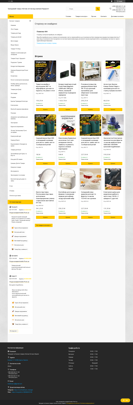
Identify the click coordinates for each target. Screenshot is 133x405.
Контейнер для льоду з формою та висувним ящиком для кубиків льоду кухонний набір (67, 195)
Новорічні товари (16, 167)
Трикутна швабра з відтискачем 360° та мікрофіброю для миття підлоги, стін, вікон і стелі (45, 87)
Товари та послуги (81, 16)
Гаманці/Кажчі (15, 140)
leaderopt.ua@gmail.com (15, 383)
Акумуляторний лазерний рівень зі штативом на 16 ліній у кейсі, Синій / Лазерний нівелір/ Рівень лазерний (21, 219)
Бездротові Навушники (18, 66)
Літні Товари (14, 29)
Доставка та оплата (117, 16)
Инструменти (15, 171)
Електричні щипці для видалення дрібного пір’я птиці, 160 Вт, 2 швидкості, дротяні (112, 195)
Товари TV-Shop (15, 49)
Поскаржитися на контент (73, 403)
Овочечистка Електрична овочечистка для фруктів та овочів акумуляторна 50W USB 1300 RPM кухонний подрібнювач (113, 142)
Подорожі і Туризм (16, 62)
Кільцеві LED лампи (16, 159)
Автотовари (14, 41)
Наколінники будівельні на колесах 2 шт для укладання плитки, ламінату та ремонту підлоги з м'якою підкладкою (67, 143)
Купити (45, 109)
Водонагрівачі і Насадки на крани (19, 145)
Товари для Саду (16, 33)
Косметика (14, 76)
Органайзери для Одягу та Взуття (19, 154)
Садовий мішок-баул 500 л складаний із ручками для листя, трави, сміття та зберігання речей (90, 141)
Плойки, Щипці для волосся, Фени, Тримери (19, 84)
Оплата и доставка (15, 195)
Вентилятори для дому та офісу (18, 180)
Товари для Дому (16, 89)
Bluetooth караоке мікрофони (19, 109)
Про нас (93, 16)
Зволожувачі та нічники (18, 175)
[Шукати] (98, 9)
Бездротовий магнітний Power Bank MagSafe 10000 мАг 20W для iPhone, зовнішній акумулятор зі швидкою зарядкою (67, 89)
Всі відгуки (13, 331)
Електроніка (14, 105)
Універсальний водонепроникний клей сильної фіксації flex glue (21, 267)
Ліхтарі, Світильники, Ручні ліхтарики (19, 131)
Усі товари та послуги (43, 225)
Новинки (13, 25)
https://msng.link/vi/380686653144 (22, 392)
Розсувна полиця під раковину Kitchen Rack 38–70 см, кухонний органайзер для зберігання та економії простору (89, 89)
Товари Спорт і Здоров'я (18, 58)
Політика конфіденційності (87, 403)
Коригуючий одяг (16, 136)
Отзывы (12, 191)
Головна (68, 16)
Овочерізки (14, 122)
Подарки (13, 97)
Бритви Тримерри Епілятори (19, 101)
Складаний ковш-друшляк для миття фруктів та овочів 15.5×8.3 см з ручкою (88, 195)
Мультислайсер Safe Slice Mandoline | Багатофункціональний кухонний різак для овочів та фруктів (20, 293)
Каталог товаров (15, 21)
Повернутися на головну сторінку (47, 43)
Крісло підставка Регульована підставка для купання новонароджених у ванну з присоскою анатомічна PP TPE (45, 197)
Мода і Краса (15, 45)
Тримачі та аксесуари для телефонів (18, 53)
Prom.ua (75, 401)
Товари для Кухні (16, 149)
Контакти (103, 16)
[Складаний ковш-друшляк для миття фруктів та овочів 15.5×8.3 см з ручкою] (90, 179)
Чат (127, 400)
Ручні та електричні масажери (20, 80)
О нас (11, 186)
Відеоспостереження (17, 126)
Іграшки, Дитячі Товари (18, 163)
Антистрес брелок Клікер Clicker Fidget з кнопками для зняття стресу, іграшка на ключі (112, 87)
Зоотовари (14, 93)
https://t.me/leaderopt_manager (23, 390)
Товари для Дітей (16, 37)
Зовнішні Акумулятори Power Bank (19, 71)
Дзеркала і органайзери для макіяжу (19, 118)
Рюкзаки (13, 113)
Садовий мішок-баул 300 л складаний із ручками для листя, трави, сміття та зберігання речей (45, 141)
